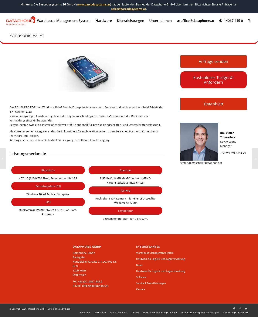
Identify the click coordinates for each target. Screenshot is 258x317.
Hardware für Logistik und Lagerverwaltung (160, 259)
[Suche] (249, 20)
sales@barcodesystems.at (128, 9)
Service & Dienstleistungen (151, 283)
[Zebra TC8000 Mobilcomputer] (3, 158)
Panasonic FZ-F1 (26, 35)
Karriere (140, 289)
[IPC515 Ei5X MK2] (255, 158)
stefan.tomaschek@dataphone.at (201, 163)
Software (141, 277)
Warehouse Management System (155, 252)
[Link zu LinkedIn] (246, 308)
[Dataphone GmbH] (21, 20)
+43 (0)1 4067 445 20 (233, 152)
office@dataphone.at (95, 286)
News (139, 265)
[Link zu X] (234, 308)
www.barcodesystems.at (93, 4)
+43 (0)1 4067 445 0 (90, 281)
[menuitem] (64, 20)
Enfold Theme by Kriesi (59, 308)
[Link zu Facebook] (240, 308)
